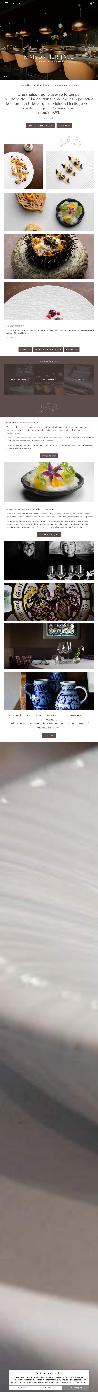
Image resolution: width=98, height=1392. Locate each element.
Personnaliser (49, 1387)
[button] (3, 76)
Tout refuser (22, 1387)
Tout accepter (76, 1387)
